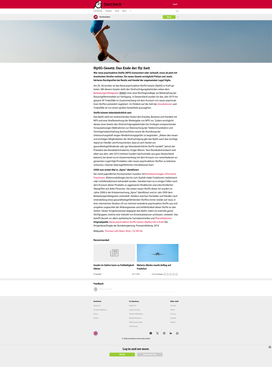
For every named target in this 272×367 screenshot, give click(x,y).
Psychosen (99, 177)
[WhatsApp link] (177, 333)
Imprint (173, 322)
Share (169, 17)
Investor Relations (100, 310)
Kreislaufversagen (154, 174)
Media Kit (132, 306)
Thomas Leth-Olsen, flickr (118, 231)
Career (96, 318)
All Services (133, 326)
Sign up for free (149, 354)
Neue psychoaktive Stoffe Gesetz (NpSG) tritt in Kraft (136, 222)
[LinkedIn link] (171, 333)
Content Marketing (136, 314)
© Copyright (97, 274)
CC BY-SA (137, 231)
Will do (122, 354)
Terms (172, 310)
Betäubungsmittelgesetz (106, 93)
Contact (173, 306)
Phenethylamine (163, 218)
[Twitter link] (157, 333)
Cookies (173, 318)
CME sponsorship (135, 322)
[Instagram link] (164, 333)
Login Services (134, 310)
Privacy (173, 314)
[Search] (176, 11)
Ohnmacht (170, 174)
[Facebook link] (151, 333)
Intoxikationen (165, 104)
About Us (97, 306)
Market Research (135, 318)
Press (96, 314)
